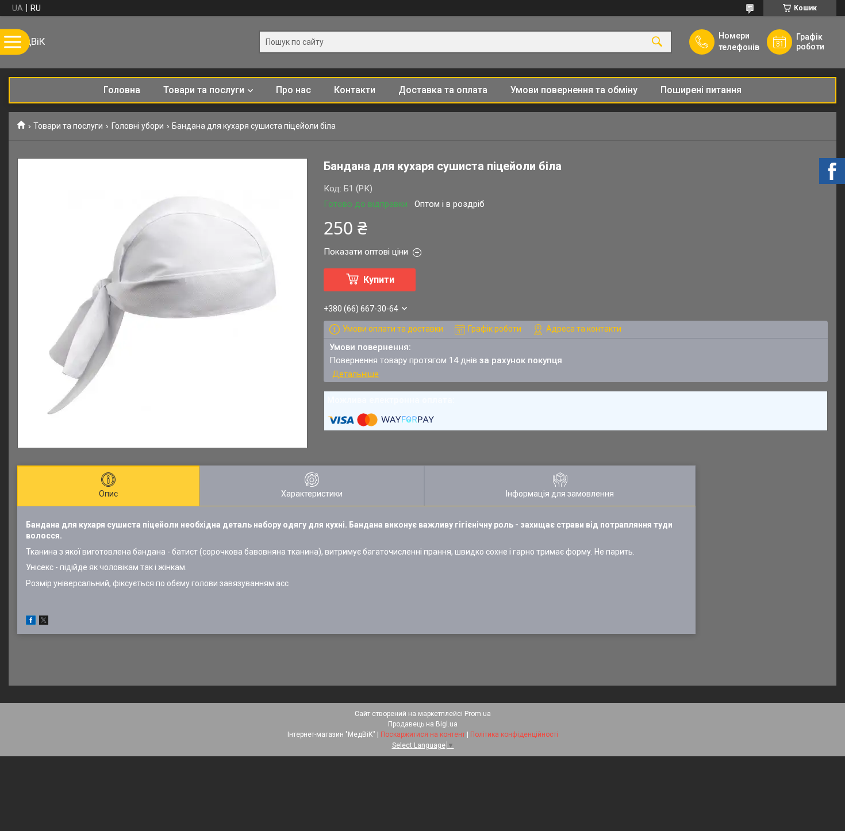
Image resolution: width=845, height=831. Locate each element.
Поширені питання (701, 89)
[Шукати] (657, 42)
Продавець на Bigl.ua (423, 724)
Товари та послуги (203, 89)
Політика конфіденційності (514, 734)
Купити (378, 279)
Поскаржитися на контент (423, 734)
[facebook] (31, 621)
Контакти (354, 89)
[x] (43, 621)
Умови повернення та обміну (573, 89)
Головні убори (138, 125)
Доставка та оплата (442, 89)
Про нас (293, 89)
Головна (121, 89)
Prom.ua (477, 714)
